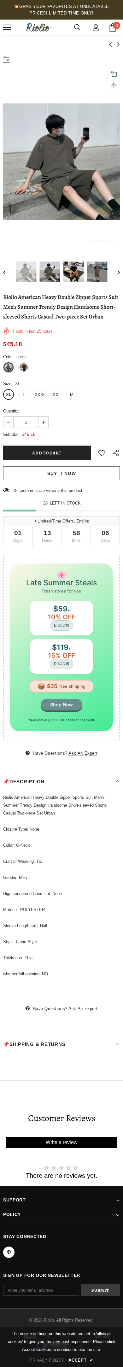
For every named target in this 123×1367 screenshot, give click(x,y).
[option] (61, 161)
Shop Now (61, 704)
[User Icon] (96, 27)
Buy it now (61, 473)
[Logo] (38, 27)
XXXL (40, 394)
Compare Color (101, 239)
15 (15, 490)
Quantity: (11, 411)
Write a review (62, 1142)
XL (8, 394)
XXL (57, 394)
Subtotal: (11, 434)
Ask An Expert (82, 753)
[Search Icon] (77, 27)
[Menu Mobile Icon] (7, 27)
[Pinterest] (9, 1252)
